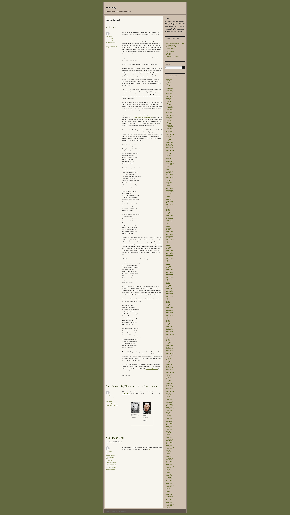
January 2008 (169, 385)
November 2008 (169, 369)
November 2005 (169, 425)
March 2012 (169, 306)
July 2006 (168, 412)
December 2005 (169, 423)
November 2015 (169, 236)
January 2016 (169, 233)
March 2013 (168, 287)
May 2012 (168, 302)
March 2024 (169, 125)
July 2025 (168, 99)
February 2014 (169, 269)
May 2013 (168, 283)
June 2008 (168, 377)
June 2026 (168, 82)
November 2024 (169, 112)
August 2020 (169, 179)
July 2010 (168, 337)
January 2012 (169, 309)
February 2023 (169, 142)
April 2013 (168, 285)
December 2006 (169, 404)
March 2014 (169, 268)
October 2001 (169, 502)
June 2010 (168, 339)
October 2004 (169, 445)
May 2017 (168, 210)
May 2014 (168, 264)
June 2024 (168, 120)
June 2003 (168, 471)
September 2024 (170, 115)
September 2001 (170, 504)
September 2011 (169, 315)
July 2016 (168, 223)
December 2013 (169, 272)
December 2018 (169, 188)
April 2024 (168, 123)
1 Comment (108, 49)
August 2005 (169, 429)
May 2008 (168, 379)
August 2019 (169, 182)
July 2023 (168, 137)
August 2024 (169, 117)
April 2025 (168, 104)
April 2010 (168, 342)
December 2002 (169, 480)
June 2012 (168, 301)
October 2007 (169, 390)
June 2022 (168, 153)
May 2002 (168, 491)
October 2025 (169, 95)
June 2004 (168, 451)
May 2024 (168, 122)
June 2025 (168, 101)
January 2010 (169, 347)
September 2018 (170, 191)
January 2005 (169, 440)
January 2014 (169, 271)
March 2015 (169, 248)
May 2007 (168, 396)
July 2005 (168, 431)
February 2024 (169, 126)
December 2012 (169, 291)
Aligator (114, 462)
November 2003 (169, 463)
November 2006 (170, 405)
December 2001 (169, 499)
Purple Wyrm (109, 36)
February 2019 (169, 187)
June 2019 (168, 183)
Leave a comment (110, 469)
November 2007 (169, 388)
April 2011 (168, 323)
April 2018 (168, 198)
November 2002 (169, 482)
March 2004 (169, 456)
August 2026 (169, 79)
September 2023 (170, 134)
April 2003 (168, 474)
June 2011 (168, 320)
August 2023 (169, 136)
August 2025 (169, 98)
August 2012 (169, 298)
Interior (107, 465)
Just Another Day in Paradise (173, 56)
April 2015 (168, 247)
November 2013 (169, 274)
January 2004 (169, 459)
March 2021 (169, 169)
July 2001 (168, 507)
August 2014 (169, 260)
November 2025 (169, 93)
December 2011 (169, 310)
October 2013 (169, 275)
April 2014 (168, 266)
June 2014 (168, 263)
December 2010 (169, 329)
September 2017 (170, 204)
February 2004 (169, 458)
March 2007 (169, 399)
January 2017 (169, 217)
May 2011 (168, 321)
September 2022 (170, 150)
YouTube (113, 467)
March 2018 (169, 199)
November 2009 (170, 350)
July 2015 (168, 242)
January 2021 (169, 172)
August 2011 (169, 317)
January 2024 (169, 128)
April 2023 (168, 139)
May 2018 (168, 196)
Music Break (169, 54)
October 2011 (169, 314)
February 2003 (169, 477)
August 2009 (169, 355)
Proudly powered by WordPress (119, 511)
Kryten (107, 405)
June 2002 (168, 490)
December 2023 (169, 130)
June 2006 (168, 413)
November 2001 (169, 501)
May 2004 (168, 453)
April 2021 (168, 168)
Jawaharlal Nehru (126, 394)
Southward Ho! (169, 50)
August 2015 (169, 241)
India (107, 403)
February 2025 (169, 107)
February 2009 (169, 364)
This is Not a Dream (170, 45)
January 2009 (169, 366)
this (149, 449)
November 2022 (169, 147)
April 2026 (168, 85)
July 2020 (168, 180)
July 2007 (168, 393)
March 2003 (169, 475)
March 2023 (169, 141)
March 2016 (169, 229)
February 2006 (169, 420)
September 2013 (169, 277)
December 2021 (169, 160)
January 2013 (169, 290)
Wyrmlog (111, 7)
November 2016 (169, 218)
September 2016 (170, 222)
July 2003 (168, 469)
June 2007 (168, 394)
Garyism (168, 42)
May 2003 (168, 472)
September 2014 (170, 258)
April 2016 (168, 228)
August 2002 (169, 486)
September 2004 (170, 447)
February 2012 (169, 307)
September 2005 (170, 428)
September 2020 (170, 177)
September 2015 (170, 239)
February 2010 (169, 345)
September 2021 (170, 163)
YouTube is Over (115, 437)
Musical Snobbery (110, 457)
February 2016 (169, 231)
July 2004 (168, 450)
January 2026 (169, 90)
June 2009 (168, 358)
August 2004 (169, 448)
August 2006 (169, 410)
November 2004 (169, 444)
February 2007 (169, 401)
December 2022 (169, 145)
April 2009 (168, 361)
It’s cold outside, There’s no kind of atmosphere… (133, 386)
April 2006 (168, 417)
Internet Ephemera (110, 455)
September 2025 (170, 96)
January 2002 (169, 497)
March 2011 (168, 325)
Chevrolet (108, 464)
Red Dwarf (108, 47)
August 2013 (169, 279)
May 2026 (168, 84)
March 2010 (169, 344)
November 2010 (169, 331)
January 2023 (169, 144)
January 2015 (169, 252)
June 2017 (168, 209)
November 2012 (169, 293)
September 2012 (170, 296)
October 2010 (169, 333)
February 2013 (169, 288)
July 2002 (168, 488)
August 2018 (169, 193)
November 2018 (169, 190)
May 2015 (168, 245)
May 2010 (168, 340)
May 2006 (168, 415)
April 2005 (168, 436)
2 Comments (109, 409)
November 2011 (169, 312)
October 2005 (169, 426)
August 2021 (169, 164)
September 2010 (170, 334)
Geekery (108, 40)
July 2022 (168, 152)
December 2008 (169, 367)
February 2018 (169, 201)
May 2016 (168, 226)
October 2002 (169, 483)
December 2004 (169, 442)
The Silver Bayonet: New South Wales (175, 43)
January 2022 (169, 158)
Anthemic (111, 27)
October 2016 (169, 220)
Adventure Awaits (170, 51)
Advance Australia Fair (111, 46)
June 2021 (168, 166)
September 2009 (170, 353)
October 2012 (169, 294)
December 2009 (169, 348)
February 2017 (169, 215)
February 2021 (169, 171)
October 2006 (169, 407)
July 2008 (168, 375)
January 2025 (169, 109)
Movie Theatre (113, 465)
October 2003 (169, 464)
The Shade (168, 53)
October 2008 (169, 371)
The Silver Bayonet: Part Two (173, 46)
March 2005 (169, 437)
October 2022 (169, 149)
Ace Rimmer (109, 462)
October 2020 (169, 176)
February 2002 (169, 496)
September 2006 (170, 409)
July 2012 (168, 299)
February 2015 (169, 250)
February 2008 (169, 383)
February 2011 (169, 326)
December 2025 (169, 92)
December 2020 (169, 174)
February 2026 (169, 88)
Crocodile (113, 464)
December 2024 (169, 111)
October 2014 (169, 256)
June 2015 (168, 244)
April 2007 (168, 398)
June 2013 (168, 282)
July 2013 (168, 280)
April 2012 (168, 304)
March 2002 (169, 494)
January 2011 (169, 328)
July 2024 (168, 118)
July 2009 (168, 356)
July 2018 (168, 195)
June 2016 (168, 225)
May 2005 (168, 434)
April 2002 (168, 493)
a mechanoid (130, 396)
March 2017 (169, 214)
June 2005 (168, 432)
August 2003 (169, 467)
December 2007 (169, 386)
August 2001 (169, 505)
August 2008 (169, 374)
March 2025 (169, 106)
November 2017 (169, 203)
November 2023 (169, 131)
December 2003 (169, 461)
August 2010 (169, 336)
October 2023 (169, 133)
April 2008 (168, 380)
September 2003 (170, 466)
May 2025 (168, 103)
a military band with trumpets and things (143, 117)
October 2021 (169, 161)
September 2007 (170, 391)
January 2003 (169, 478)
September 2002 (170, 485)
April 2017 (168, 212)
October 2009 (169, 352)
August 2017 (169, 206)
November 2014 (169, 255)
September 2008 (170, 372)
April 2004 (168, 455)
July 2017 (168, 207)
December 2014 (169, 253)
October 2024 (169, 114)
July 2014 (168, 261)
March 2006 (169, 418)
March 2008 (169, 382)
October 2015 (169, 237)
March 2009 (169, 363)
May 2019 (168, 185)
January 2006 (169, 421)
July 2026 (168, 80)
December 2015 (169, 234)
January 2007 (169, 402)
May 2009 (168, 359)
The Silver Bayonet (170, 48)
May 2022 (168, 155)
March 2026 (169, 87)
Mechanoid (112, 405)
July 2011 (168, 318)
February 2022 (169, 157)
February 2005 (169, 439)
